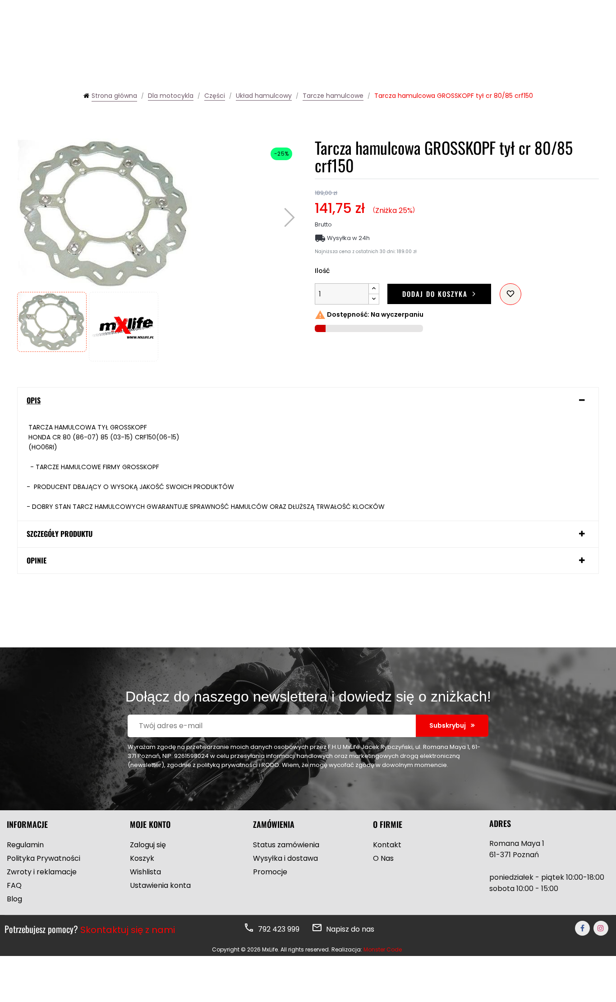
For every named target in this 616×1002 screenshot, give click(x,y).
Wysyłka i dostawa (285, 858)
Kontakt (387, 845)
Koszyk (142, 858)
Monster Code (382, 949)
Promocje (270, 872)
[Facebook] (582, 928)
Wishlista (145, 872)
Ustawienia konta (160, 885)
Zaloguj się (148, 845)
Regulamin (25, 845)
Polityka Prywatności (43, 858)
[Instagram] (600, 928)
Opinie (36, 561)
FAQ (14, 885)
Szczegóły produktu (59, 534)
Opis (34, 401)
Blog (14, 899)
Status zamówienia (286, 845)
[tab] (308, 401)
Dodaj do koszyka (435, 294)
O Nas (383, 858)
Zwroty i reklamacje (42, 872)
